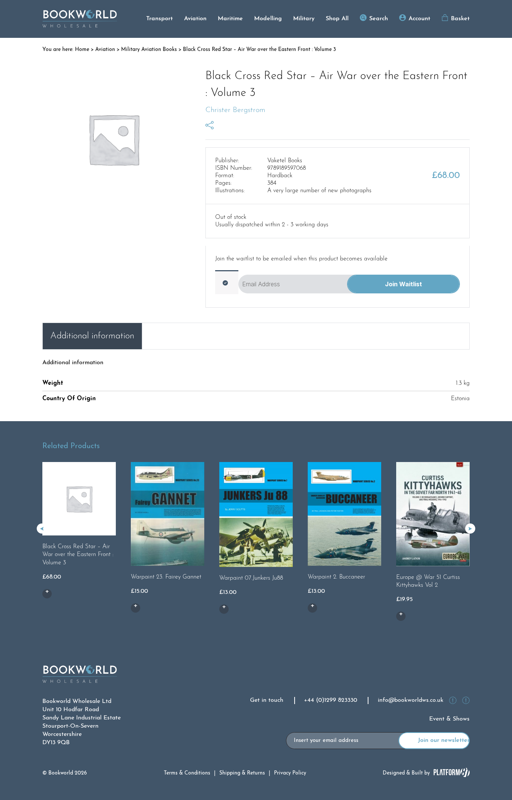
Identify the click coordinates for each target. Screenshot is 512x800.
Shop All (337, 19)
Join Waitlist (403, 284)
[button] (470, 528)
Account (419, 19)
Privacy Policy (290, 773)
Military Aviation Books (149, 49)
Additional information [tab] (92, 336)
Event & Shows (449, 719)
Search (378, 19)
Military (303, 19)
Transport (159, 19)
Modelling (268, 19)
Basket (460, 19)
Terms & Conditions (187, 773)
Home (82, 49)
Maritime (230, 19)
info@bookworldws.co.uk (410, 700)
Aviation (195, 19)
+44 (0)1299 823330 (330, 700)
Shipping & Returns (242, 773)
